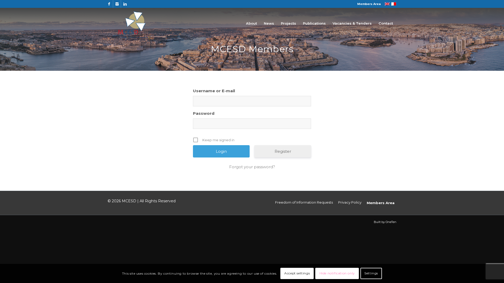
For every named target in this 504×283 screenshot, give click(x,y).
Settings (371, 273)
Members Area (369, 4)
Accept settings (297, 273)
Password (203, 113)
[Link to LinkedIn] (125, 4)
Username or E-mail (214, 90)
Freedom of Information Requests (304, 202)
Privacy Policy (349, 202)
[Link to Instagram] (117, 4)
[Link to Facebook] (109, 4)
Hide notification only (337, 273)
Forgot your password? (252, 166)
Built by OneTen (385, 222)
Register (283, 151)
